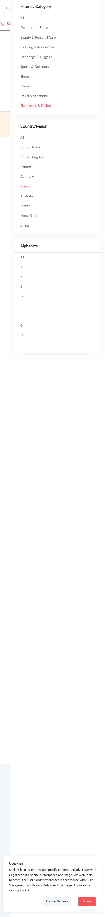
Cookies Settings (57, 901)
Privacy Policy (42, 885)
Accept (87, 901)
